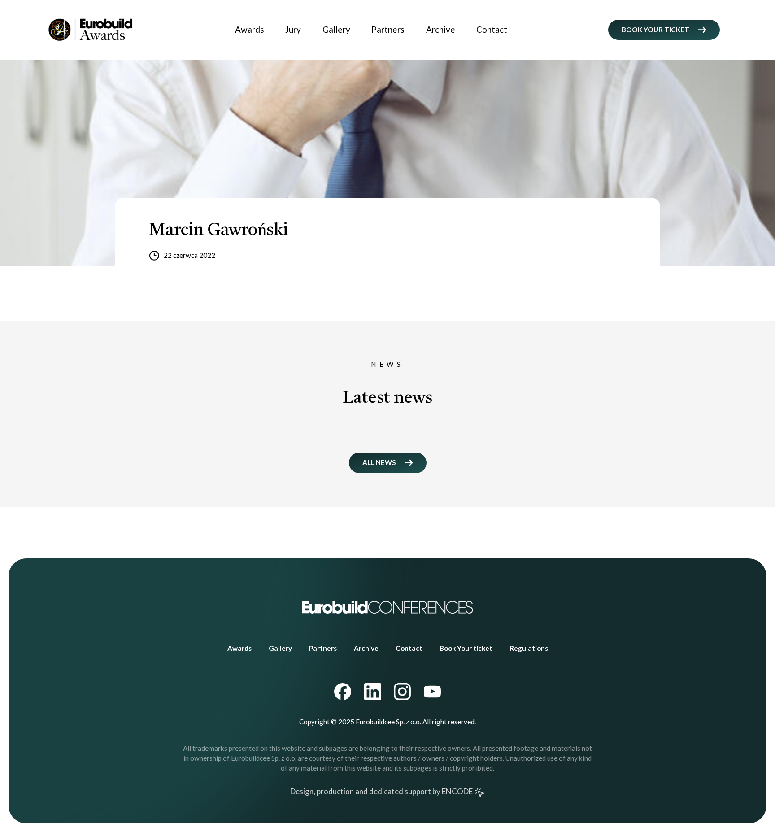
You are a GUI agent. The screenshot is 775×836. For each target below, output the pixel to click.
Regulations (528, 648)
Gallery (336, 29)
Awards (249, 29)
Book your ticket (655, 30)
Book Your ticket (466, 648)
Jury (293, 29)
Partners (388, 29)
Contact (491, 29)
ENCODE (457, 791)
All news (379, 462)
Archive (440, 29)
